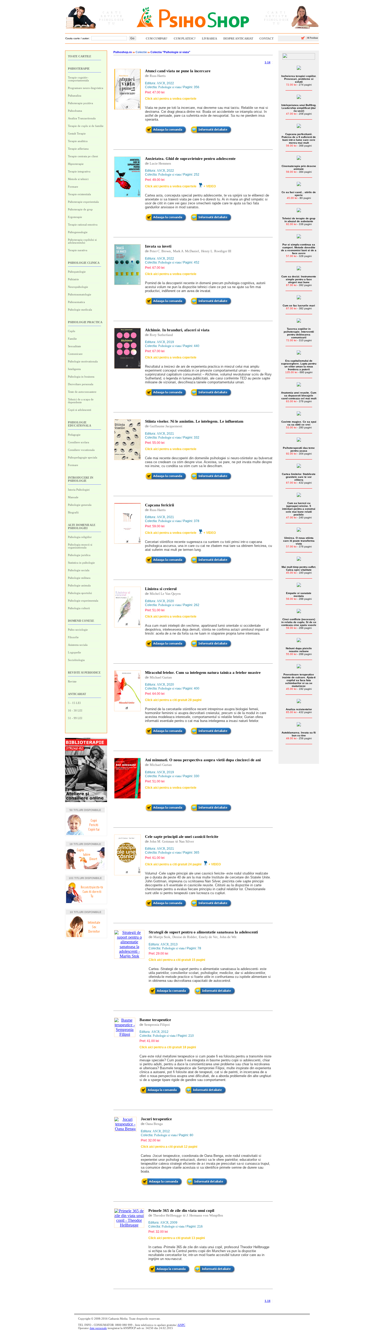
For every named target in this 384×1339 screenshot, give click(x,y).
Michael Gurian (161, 677)
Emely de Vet (208, 937)
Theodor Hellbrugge (167, 1215)
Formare (73, 186)
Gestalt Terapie (77, 133)
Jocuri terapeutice (156, 1119)
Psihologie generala (79, 504)
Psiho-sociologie (78, 629)
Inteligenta (74, 369)
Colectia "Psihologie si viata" (170, 52)
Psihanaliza (74, 95)
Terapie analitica (78, 141)
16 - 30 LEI (75, 710)
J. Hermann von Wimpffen (205, 1215)
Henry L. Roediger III (216, 251)
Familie (72, 338)
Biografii (73, 512)
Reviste (72, 681)
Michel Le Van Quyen (165, 594)
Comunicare (75, 353)
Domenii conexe (81, 620)
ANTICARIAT (77, 694)
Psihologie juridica (79, 555)
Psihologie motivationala (83, 361)
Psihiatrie (73, 279)
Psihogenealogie (78, 232)
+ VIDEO (209, 186)
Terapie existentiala (79, 194)
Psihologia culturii (79, 608)
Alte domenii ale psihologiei (81, 526)
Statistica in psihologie (81, 562)
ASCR (161, 83)
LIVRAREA (209, 38)
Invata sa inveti (158, 246)
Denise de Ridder (184, 937)
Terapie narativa (77, 250)
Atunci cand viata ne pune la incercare (178, 71)
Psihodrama (75, 110)
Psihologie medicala (80, 309)
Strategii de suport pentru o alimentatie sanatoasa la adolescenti (203, 932)
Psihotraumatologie (79, 294)
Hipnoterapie (76, 163)
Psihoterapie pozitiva (80, 103)
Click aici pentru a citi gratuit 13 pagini (176, 1238)
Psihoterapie (79, 68)
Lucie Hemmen (160, 163)
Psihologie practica (85, 322)
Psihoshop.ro (122, 52)
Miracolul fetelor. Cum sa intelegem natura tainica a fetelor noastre (203, 672)
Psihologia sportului (80, 593)
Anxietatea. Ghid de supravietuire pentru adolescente (190, 158)
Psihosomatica (76, 302)
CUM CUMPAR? (156, 38)
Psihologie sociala (78, 570)
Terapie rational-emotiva (82, 224)
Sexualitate (74, 346)
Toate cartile (79, 56)
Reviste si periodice (84, 672)
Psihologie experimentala (83, 600)
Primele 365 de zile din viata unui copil (181, 1210)
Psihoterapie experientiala (83, 201)
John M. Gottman (162, 841)
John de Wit (228, 937)
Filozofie (73, 637)
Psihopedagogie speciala (82, 457)
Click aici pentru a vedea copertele (170, 98)
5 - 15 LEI (74, 702)
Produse (312, 37)
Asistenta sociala (78, 644)
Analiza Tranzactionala (82, 118)
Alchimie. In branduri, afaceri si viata (177, 330)
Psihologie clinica (84, 262)
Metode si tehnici (78, 179)
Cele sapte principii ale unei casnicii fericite (181, 836)
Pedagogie (74, 434)
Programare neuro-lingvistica (85, 87)
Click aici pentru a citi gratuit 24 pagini (173, 864)
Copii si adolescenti (79, 409)
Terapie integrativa (79, 171)
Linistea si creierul (161, 589)
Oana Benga (154, 1124)
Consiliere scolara (78, 442)
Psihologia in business (81, 376)
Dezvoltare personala (80, 384)
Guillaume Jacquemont (166, 426)
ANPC (181, 1324)
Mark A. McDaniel (186, 251)
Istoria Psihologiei (79, 489)
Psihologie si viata (169, 87)
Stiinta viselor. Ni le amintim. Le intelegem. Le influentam (194, 421)
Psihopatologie (77, 271)
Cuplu (71, 331)
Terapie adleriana (78, 148)
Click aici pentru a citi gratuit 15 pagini (177, 960)
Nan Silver (186, 841)
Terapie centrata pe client (83, 156)
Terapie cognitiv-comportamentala (78, 79)
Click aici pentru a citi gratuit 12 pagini (169, 1146)
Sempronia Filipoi (157, 1025)
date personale (98, 1328)
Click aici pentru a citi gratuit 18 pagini (167, 1047)
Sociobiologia (76, 660)
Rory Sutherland (161, 335)
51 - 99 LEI (75, 718)
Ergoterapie (75, 217)
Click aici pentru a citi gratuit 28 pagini (173, 700)
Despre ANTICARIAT (238, 38)
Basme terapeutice (155, 1020)
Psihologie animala (79, 585)
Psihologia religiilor (80, 537)
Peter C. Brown (160, 251)
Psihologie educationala (79, 424)
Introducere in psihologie (80, 479)
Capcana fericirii (159, 505)
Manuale (73, 497)
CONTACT (266, 38)
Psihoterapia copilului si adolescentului (82, 241)
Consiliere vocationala (81, 449)
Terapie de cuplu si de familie (85, 125)
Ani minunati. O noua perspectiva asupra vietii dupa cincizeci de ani (203, 760)
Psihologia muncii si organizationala (80, 546)
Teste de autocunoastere (82, 391)
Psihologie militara (79, 577)
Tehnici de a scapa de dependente (81, 401)
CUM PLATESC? (185, 38)
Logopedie (74, 652)
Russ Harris (158, 76)
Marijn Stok (161, 937)
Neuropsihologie (78, 286)
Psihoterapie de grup (80, 209)
